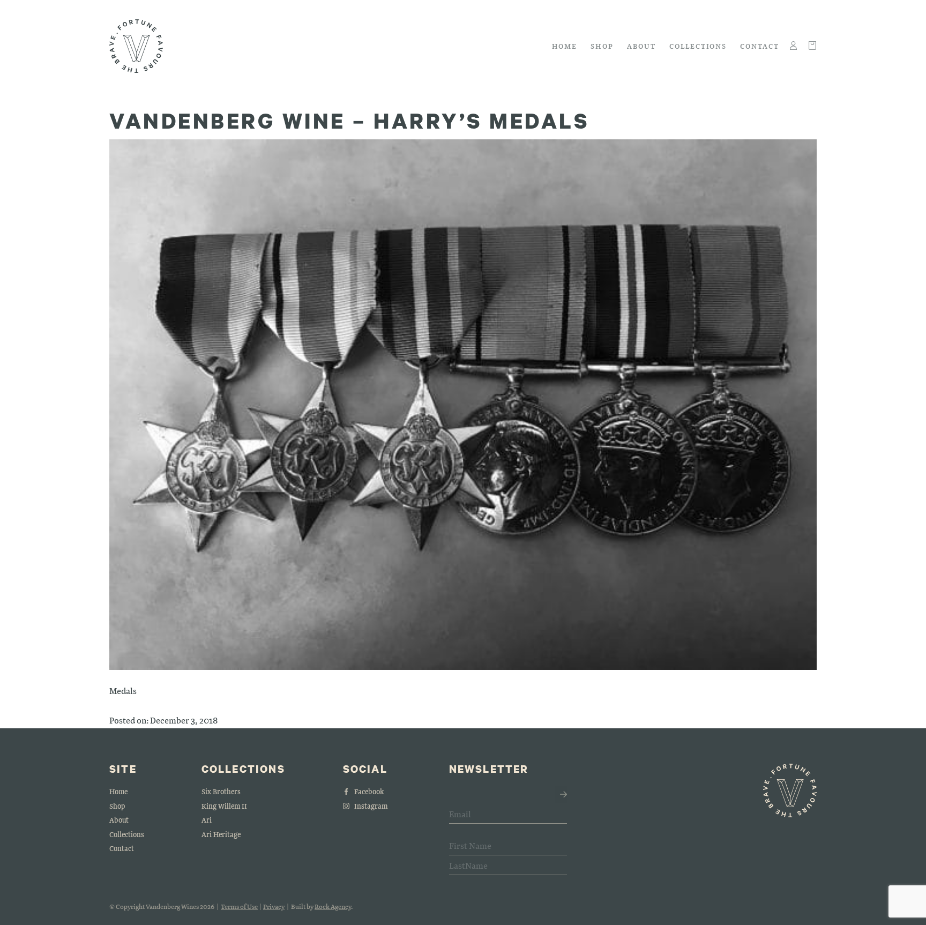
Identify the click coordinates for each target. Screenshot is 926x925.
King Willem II (224, 805)
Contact (759, 45)
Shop (602, 45)
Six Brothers (221, 791)
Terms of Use (239, 906)
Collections (698, 45)
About (641, 45)
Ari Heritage (221, 834)
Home (565, 45)
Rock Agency (333, 906)
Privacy (274, 906)
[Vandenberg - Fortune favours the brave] (136, 46)
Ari (206, 819)
